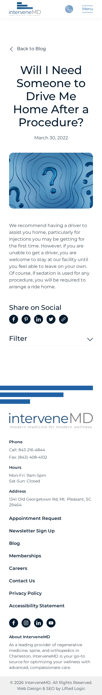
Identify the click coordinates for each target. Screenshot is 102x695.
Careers (18, 568)
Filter (18, 339)
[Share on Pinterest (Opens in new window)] (26, 319)
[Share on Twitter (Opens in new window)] (51, 319)
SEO (50, 688)
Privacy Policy (25, 593)
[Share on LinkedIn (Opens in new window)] (38, 319)
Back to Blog (31, 48)
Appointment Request (35, 518)
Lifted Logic (73, 688)
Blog (14, 543)
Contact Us (22, 580)
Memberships (25, 555)
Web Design (29, 688)
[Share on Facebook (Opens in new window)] (13, 319)
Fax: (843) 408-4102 (28, 457)
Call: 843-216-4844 (27, 449)
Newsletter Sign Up (32, 531)
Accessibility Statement (37, 605)
